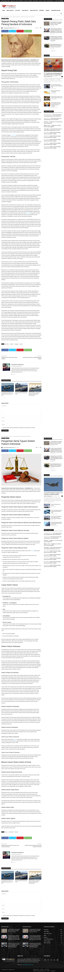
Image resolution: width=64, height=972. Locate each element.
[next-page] (4, 398)
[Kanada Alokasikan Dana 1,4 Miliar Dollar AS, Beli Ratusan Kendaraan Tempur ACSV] (47, 46)
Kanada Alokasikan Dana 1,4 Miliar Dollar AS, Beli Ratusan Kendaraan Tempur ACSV (56, 45)
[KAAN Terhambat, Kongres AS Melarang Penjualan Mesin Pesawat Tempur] (35, 387)
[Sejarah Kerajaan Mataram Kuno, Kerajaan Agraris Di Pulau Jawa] (47, 98)
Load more (53, 50)
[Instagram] (56, 1)
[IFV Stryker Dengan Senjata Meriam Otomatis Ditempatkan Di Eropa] (47, 86)
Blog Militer (6, 16)
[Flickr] (51, 960)
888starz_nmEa (47, 125)
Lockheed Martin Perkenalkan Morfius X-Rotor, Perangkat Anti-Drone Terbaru (56, 23)
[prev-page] (2, 398)
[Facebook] (55, 1)
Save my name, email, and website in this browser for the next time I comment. (19, 427)
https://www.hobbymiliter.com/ (16, 366)
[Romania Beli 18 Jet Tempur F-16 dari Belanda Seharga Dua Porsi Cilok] (7, 387)
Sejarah (10, 16)
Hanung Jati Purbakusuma (9, 27)
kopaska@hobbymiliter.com (27, 964)
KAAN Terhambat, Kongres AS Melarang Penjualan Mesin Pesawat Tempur (34, 394)
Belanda (28, 213)
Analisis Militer (18, 391)
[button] (61, 13)
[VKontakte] (57, 960)
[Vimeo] (60, 1)
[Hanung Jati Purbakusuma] (2, 28)
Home (2, 16)
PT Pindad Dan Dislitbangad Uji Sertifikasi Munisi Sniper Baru (53, 74)
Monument (46, 121)
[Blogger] (45, 960)
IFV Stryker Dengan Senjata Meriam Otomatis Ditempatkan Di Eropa (57, 85)
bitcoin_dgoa (46, 128)
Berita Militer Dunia (5, 391)
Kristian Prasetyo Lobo (48, 76)
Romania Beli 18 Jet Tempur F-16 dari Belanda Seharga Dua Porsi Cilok (7, 394)
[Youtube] (62, 1)
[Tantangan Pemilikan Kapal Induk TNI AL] (21, 387)
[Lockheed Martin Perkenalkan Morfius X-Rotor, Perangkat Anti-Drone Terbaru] (47, 24)
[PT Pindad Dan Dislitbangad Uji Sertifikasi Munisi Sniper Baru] (53, 65)
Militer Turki (31, 391)
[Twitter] (58, 1)
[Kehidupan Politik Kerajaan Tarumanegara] (47, 92)
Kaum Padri (13, 135)
